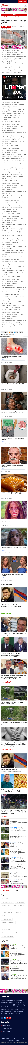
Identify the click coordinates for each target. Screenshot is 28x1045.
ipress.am (11, 1038)
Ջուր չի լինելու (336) (7, 908)
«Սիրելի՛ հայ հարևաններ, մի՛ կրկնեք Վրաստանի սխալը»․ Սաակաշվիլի (11, 770)
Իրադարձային (6, 682)
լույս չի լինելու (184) (7, 936)
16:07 (20, 842)
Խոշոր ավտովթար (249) (8, 922)
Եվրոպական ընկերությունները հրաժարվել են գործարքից (13, 634)
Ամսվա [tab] (15, 890)
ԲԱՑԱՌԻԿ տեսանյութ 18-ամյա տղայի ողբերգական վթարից (12, 703)
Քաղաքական (6, 613)
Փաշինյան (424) (20, 902)
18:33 (19, 857)
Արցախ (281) (19, 912)
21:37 (20, 849)
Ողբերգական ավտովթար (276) (10, 915)
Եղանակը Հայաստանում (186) (10, 932)
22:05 (19, 820)
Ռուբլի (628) (5, 898)
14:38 (20, 864)
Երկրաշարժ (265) (6, 919)
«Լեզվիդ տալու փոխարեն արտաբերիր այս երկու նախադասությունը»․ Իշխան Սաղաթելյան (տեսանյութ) (13, 677)
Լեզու (23, 1)
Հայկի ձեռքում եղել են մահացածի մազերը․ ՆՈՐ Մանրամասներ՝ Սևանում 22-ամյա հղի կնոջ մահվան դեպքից (13, 606)
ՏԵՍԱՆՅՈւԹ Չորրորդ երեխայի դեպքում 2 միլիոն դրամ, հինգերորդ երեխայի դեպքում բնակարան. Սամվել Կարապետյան (18, 978)
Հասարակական (6, 26)
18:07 (20, 827)
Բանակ (11, 872)
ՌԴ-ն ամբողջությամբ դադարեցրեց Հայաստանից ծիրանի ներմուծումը (11, 790)
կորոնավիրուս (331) (7, 912)
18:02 (20, 835)
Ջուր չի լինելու (10, 334)
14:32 (20, 879)
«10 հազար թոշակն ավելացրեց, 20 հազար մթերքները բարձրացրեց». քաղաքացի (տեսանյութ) (17, 883)
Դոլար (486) (14, 898)
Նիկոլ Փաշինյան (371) (19, 905)
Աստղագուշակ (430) (7, 902)
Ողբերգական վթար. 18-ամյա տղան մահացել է (14, 723)
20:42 (16, 872)
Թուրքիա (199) (6, 929)
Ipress (14, 26)
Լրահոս (4, 817)
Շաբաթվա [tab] (5, 890)
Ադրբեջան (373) (6, 905)
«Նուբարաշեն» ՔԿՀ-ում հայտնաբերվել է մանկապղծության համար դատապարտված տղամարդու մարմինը (14, 744)
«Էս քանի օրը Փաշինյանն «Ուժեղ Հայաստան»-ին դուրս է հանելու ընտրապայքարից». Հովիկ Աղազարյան (12, 655)
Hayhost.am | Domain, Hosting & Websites (17, 1042)
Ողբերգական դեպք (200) (8, 925)
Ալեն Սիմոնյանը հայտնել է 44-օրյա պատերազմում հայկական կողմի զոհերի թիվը (18, 875)
